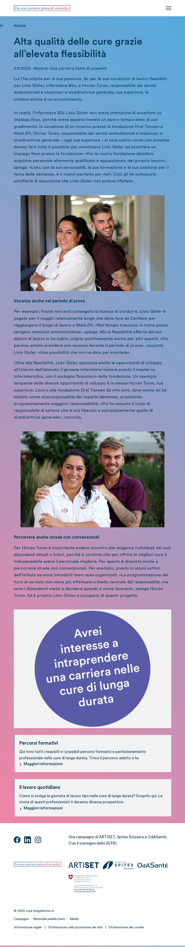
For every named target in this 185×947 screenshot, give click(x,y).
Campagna (21, 919)
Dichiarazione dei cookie (126, 927)
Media (74, 919)
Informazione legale (28, 927)
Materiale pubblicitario (49, 919)
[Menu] (168, 8)
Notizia (20, 26)
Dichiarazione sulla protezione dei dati (75, 927)
